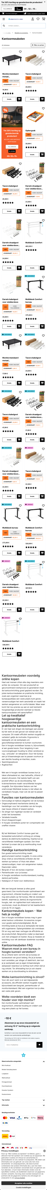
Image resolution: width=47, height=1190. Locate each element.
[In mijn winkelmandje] (19, 99)
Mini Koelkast (6, 1065)
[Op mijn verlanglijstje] (20, 51)
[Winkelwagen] (43, 19)
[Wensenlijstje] (38, 19)
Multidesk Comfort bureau (33, 300)
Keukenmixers (6, 1094)
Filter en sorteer (39, 45)
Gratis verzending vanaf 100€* (36, 13)
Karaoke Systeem (7, 1090)
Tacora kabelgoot (33, 74)
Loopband (5, 1073)
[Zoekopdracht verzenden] (4, 25)
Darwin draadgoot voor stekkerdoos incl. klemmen (33, 187)
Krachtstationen (7, 1086)
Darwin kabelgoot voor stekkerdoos (10, 300)
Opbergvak (30, 130)
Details (9, 99)
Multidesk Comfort (33, 242)
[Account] (32, 19)
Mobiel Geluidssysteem (9, 1069)
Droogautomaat (7, 1082)
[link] (11, 60)
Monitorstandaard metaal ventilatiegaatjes (10, 75)
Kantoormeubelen (37, 33)
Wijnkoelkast (6, 1078)
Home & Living (7, 33)
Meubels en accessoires (21, 33)
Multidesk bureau (10, 528)
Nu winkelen (19, 8)
